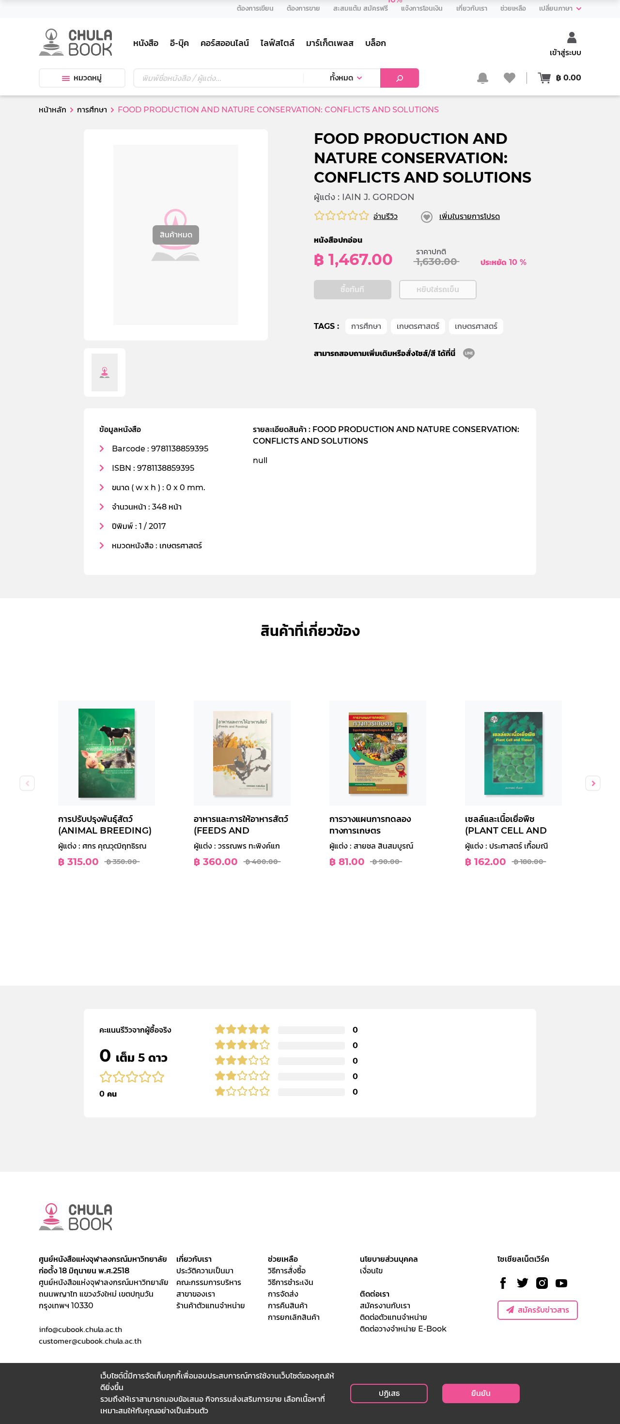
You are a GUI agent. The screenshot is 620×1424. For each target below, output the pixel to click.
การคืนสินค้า (288, 1305)
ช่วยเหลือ (283, 1259)
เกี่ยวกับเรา (194, 1259)
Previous (27, 783)
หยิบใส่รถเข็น (438, 289)
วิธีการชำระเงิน (290, 1282)
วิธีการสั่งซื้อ (287, 1270)
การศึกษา (366, 326)
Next (593, 783)
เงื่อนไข (371, 1270)
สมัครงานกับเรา (385, 1305)
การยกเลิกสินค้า (294, 1317)
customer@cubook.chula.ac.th (90, 1341)
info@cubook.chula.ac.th (80, 1329)
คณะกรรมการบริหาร (208, 1282)
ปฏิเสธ (389, 1393)
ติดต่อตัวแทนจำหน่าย (393, 1317)
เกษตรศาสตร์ (418, 326)
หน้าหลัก (52, 109)
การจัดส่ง (283, 1294)
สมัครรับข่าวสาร (543, 1310)
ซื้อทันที (352, 289)
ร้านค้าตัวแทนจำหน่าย (210, 1305)
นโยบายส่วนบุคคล (389, 1259)
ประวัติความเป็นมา (204, 1270)
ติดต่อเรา (374, 1294)
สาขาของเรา (195, 1294)
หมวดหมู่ (88, 77)
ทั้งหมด (341, 77)
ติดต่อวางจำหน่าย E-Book (403, 1328)
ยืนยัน (481, 1393)
